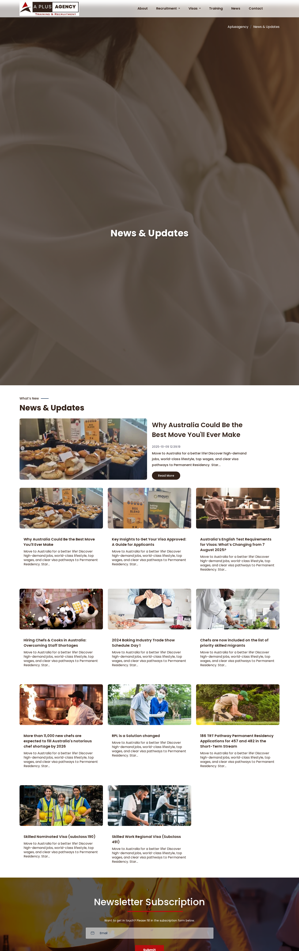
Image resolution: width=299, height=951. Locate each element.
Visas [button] (193, 8)
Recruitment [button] (167, 8)
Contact (256, 8)
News (235, 8)
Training (216, 8)
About (142, 8)
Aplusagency (238, 26)
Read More (166, 476)
